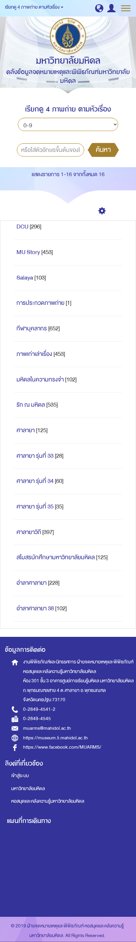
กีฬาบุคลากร (32, 328)
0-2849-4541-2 (39, 709)
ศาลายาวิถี (29, 532)
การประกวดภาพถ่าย (40, 303)
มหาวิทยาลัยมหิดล (28, 788)
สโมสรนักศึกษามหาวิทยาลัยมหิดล (56, 557)
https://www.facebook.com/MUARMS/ (62, 747)
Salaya (25, 278)
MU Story (28, 252)
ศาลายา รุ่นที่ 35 (35, 507)
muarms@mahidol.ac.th (47, 728)
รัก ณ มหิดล (31, 405)
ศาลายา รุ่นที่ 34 (35, 481)
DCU (22, 227)
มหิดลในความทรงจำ (40, 379)
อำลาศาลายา (32, 583)
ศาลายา (26, 430)
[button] (99, 8)
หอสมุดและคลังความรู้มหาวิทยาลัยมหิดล (47, 801)
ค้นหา (103, 150)
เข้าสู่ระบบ (20, 776)
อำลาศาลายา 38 (35, 608)
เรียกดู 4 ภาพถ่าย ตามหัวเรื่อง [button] (32, 7)
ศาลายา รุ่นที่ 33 (35, 456)
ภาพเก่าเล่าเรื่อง (34, 354)
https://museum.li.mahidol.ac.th (55, 738)
